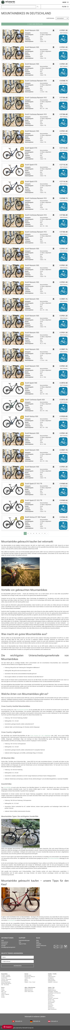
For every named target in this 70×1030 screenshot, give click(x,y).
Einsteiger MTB (4, 980)
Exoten (2, 988)
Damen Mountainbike (5, 982)
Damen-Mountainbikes (53, 858)
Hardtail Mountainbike (23, 709)
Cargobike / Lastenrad (52, 982)
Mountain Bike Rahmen (6, 983)
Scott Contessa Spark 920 (35, 400)
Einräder (3, 997)
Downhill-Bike (7, 787)
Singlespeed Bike (51, 980)
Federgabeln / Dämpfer (53, 991)
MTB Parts (50, 994)
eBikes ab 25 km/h (29, 990)
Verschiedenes (51, 1002)
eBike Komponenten (52, 1009)
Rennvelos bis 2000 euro (30, 976)
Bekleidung (50, 997)
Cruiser (2, 995)
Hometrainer (50, 1005)
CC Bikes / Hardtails (5, 975)
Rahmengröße (11, 920)
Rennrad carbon (28, 975)
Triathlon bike (27, 978)
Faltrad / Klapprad (5, 994)
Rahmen (26, 980)
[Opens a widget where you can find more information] (7, 1027)
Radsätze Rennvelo (52, 990)
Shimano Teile (51, 999)
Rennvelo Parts (51, 995)
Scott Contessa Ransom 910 (36, 81)
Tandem (3, 990)
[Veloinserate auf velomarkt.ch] (8, 2)
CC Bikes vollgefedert (5, 976)
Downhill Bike (4, 978)
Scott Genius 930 (31, 416)
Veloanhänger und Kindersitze (54, 993)
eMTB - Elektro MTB (29, 991)
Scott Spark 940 (31, 383)
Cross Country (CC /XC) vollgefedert (40, 735)
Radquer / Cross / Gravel (30, 982)
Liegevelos (3, 993)
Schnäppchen (51, 978)
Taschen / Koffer (51, 1001)
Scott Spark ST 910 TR (33, 484)
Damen (26, 979)
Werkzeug (50, 1003)
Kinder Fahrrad (51, 979)
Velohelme (50, 1006)
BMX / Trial (3, 991)
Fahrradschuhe (51, 1007)
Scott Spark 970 (31, 148)
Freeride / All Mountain (6, 979)
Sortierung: (50, 18)
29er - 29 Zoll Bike (5, 984)
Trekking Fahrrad (51, 976)
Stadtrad (50, 975)
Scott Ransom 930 (32, 30)
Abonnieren (17, 965)
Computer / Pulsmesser (53, 998)
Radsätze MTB (51, 988)
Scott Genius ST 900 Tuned (35, 517)
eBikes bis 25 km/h (29, 988)
